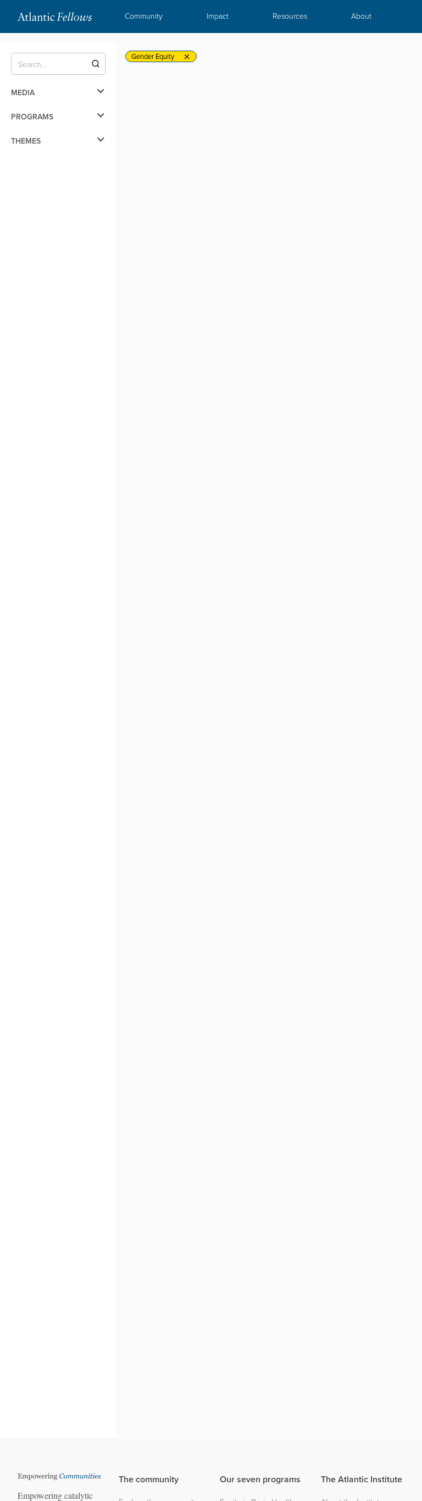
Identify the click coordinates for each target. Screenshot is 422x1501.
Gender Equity (152, 56)
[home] (55, 16)
